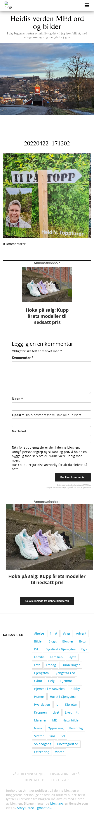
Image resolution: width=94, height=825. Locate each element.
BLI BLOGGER (59, 780)
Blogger (67, 641)
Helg (51, 681)
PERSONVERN (58, 774)
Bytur (83, 641)
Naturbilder (71, 720)
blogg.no (56, 803)
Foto (37, 665)
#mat (53, 633)
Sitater (39, 736)
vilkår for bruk (74, 487)
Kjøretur (71, 704)
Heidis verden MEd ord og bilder (47, 26)
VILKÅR (76, 774)
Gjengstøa (41, 673)
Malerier (40, 720)
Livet (55, 712)
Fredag (51, 665)
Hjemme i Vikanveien (49, 689)
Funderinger (71, 665)
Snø (52, 736)
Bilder (38, 641)
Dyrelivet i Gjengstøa (60, 649)
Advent (81, 633)
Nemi (38, 728)
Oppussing (56, 728)
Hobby (75, 689)
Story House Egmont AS (34, 808)
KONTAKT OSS (35, 780)
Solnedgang (42, 744)
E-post (46, 415)
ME (54, 720)
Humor (39, 696)
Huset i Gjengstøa (63, 696)
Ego (84, 649)
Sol (63, 736)
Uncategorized (67, 744)
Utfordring (41, 752)
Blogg (53, 641)
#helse (39, 633)
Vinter (59, 752)
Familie (39, 657)
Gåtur (38, 681)
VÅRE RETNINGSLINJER (29, 774)
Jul (57, 704)
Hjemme (66, 681)
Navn (17, 398)
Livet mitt (71, 712)
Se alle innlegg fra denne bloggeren (47, 601)
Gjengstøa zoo (64, 673)
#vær (66, 633)
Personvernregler (59, 487)
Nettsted (19, 431)
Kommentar (22, 357)
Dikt (37, 649)
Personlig (76, 728)
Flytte (72, 657)
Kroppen (40, 712)
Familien (56, 657)
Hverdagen (42, 704)
